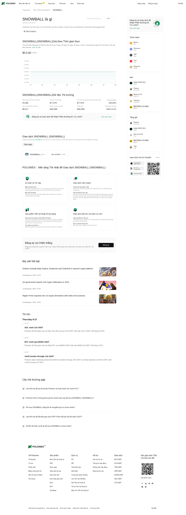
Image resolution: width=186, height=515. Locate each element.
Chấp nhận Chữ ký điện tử (80, 508)
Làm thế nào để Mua (78, 479)
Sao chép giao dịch (56, 479)
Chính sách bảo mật (52, 508)
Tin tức (30, 463)
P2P (51, 463)
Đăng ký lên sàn (98, 471)
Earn (51, 482)
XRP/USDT (118, 471)
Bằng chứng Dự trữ (35, 471)
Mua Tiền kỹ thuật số (57, 459)
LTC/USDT (117, 482)
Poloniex (9, 3)
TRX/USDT (118, 467)
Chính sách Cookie (65, 508)
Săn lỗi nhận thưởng (35, 475)
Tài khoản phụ (76, 467)
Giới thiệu (74, 471)
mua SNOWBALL (37, 139)
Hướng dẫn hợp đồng (100, 467)
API (72, 463)
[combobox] (94, 18)
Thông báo (32, 459)
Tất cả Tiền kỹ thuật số (41, 10)
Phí (72, 459)
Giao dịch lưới (54, 475)
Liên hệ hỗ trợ (97, 459)
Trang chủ (26, 10)
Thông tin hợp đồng (99, 463)
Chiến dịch (32, 467)
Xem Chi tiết (36, 47)
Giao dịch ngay (106, 116)
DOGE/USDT (118, 475)
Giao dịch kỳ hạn (55, 471)
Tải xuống (31, 479)
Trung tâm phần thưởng (79, 475)
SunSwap (53, 490)
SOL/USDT (118, 479)
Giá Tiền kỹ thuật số (78, 482)
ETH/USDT (118, 463)
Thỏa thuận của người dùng (36, 508)
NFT (51, 486)
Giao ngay (28, 144)
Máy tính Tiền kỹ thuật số (80, 490)
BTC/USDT (118, 459)
